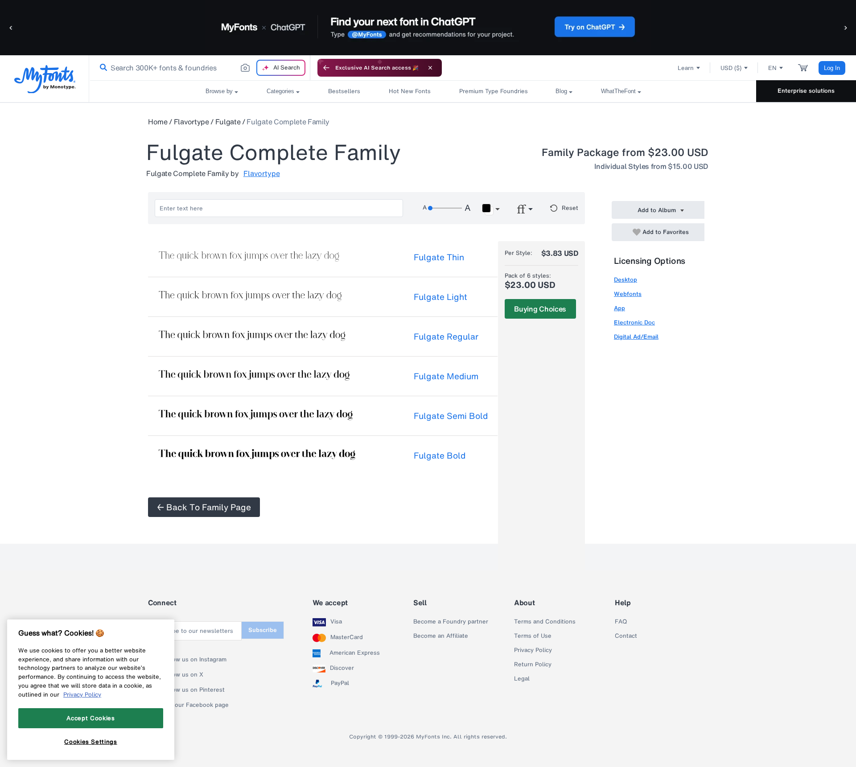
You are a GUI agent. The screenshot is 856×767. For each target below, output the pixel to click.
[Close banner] (430, 67)
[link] (102, 68)
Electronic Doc (634, 322)
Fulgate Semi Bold (451, 416)
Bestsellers (344, 91)
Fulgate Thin (439, 257)
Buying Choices (540, 309)
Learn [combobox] (686, 68)
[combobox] (199, 67)
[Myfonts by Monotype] (45, 79)
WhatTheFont (618, 91)
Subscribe (262, 630)
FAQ (621, 621)
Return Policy (532, 664)
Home (158, 121)
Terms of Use (532, 636)
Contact (626, 636)
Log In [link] (832, 68)
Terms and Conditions (545, 621)
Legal (522, 678)
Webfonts (628, 294)
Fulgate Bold (439, 455)
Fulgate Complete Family (288, 121)
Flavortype (191, 121)
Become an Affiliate (440, 636)
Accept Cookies (90, 718)
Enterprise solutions (806, 90)
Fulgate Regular (446, 336)
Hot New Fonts (410, 91)
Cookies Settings (90, 741)
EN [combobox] (772, 68)
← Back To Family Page (204, 507)
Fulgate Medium (446, 376)
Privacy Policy (533, 650)
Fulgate (228, 121)
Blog (561, 91)
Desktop (625, 279)
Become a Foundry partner (450, 621)
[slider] (445, 208)
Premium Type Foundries (493, 91)
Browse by (219, 91)
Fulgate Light (440, 297)
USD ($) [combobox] (730, 68)
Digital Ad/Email (636, 336)
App (619, 308)
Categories (280, 91)
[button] (11, 27)
